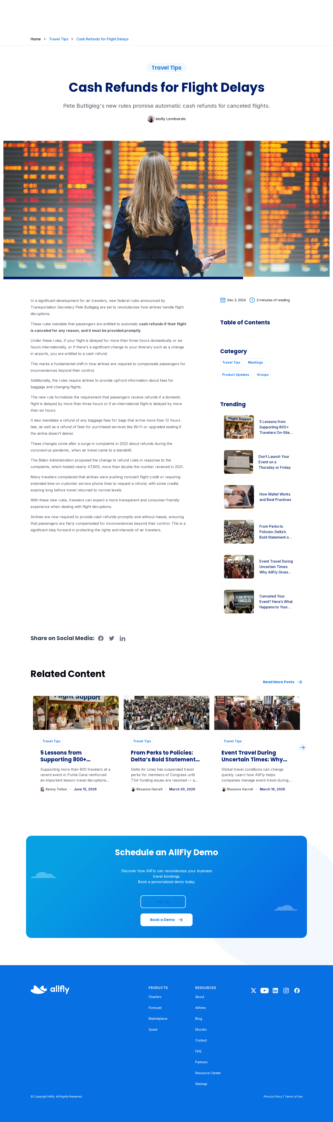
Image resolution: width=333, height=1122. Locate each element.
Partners (201, 1062)
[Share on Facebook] (101, 638)
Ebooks (201, 1029)
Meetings (255, 362)
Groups (263, 374)
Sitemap (201, 1084)
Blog (198, 1018)
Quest (153, 1029)
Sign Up (163, 901)
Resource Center (208, 1073)
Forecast (155, 1008)
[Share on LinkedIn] (122, 638)
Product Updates (235, 374)
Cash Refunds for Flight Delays (102, 39)
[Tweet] (111, 638)
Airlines (200, 1008)
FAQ (198, 1051)
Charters (155, 997)
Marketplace (158, 1018)
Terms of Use (293, 1096)
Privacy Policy (273, 1096)
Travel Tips (58, 39)
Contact (201, 1040)
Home (36, 39)
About (199, 997)
